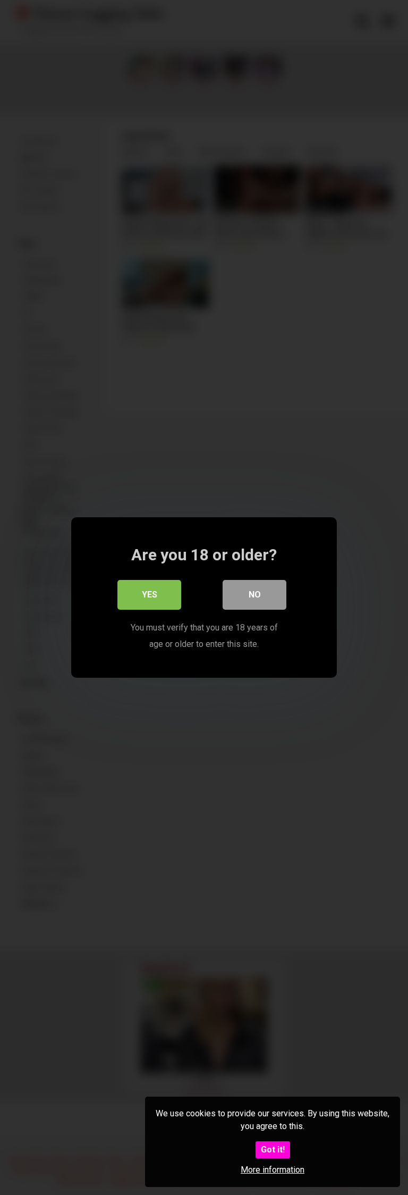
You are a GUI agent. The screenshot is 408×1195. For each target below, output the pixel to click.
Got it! (273, 1149)
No (255, 595)
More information (272, 1170)
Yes (149, 595)
